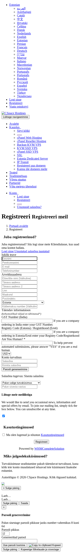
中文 (20, 19)
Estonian (14, 4)
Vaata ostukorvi (18, 106)
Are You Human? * (13, 339)
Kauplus (15, 127)
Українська (24, 96)
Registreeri (15, 103)
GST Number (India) (14, 317)
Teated (13, 172)
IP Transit (23, 162)
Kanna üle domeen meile (32, 169)
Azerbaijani (24, 12)
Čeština (21, 26)
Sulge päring (10, 503)
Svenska (22, 89)
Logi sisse (15, 99)
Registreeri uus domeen (31, 165)
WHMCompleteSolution (49, 448)
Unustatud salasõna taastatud (31, 251)
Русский (22, 82)
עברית (21, 54)
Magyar (21, 57)
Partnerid (14, 183)
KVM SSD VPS (27, 148)
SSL (19, 155)
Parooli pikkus (10, 529)
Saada (24, 503)
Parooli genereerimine (15, 369)
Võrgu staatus (17, 179)
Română (22, 78)
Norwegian (24, 68)
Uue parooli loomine (14, 545)
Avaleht (14, 123)
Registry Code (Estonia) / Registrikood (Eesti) (30, 328)
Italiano (21, 61)
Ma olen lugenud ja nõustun (34, 435)
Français (22, 47)
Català (21, 15)
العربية (21, 8)
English (21, 37)
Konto (14, 193)
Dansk (21, 30)
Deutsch (22, 50)
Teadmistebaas (18, 176)
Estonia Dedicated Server (32, 158)
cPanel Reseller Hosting (31, 141)
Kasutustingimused (52, 435)
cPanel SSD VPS (27, 151)
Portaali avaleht (18, 226)
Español (22, 85)
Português (23, 71)
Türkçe (21, 92)
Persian (21, 43)
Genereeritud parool (14, 537)
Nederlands (24, 33)
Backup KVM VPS (29, 144)
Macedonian (24, 64)
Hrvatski (22, 23)
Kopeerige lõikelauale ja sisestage (40, 549)
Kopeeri (56, 545)
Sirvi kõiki (23, 130)
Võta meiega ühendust (22, 186)
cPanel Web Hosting (29, 137)
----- (19, 134)
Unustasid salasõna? (29, 207)
